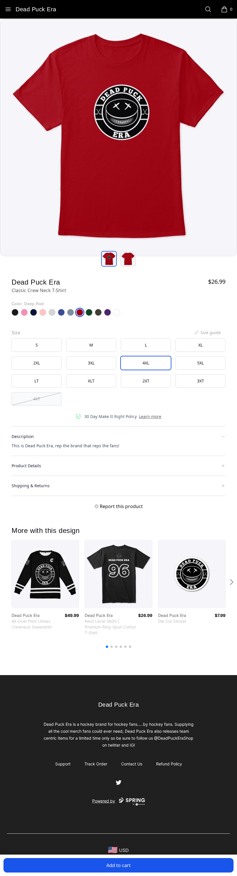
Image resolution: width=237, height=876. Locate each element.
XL (200, 345)
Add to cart (118, 865)
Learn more (150, 416)
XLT (91, 381)
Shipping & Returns (31, 485)
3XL (91, 363)
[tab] (109, 259)
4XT (36, 399)
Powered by (103, 800)
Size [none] (16, 332)
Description (23, 436)
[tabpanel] (118, 137)
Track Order (95, 763)
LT (36, 381)
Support (63, 763)
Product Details (26, 465)
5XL (200, 363)
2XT (145, 381)
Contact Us (131, 763)
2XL (36, 363)
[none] (207, 333)
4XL (145, 363)
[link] (45, 574)
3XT (200, 381)
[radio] (37, 345)
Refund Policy (169, 763)
